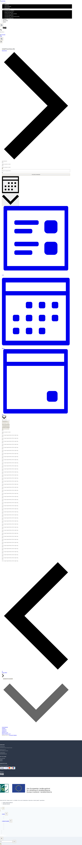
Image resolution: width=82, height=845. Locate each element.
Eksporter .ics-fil (5, 732)
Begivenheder (4, 50)
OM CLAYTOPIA (5, 20)
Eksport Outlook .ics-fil (6, 733)
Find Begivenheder (36, 174)
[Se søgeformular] (1, 25)
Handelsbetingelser (6, 803)
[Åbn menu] (1, 42)
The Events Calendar (13, 735)
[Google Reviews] (4, 836)
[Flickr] (5, 836)
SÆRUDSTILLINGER (5, 821)
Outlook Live (4, 731)
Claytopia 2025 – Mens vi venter (10, 13)
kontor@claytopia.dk (3, 753)
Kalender (5, 19)
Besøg (3, 814)
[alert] (36, 163)
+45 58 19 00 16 (2, 752)
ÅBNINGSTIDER (7, 7)
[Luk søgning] (1, 838)
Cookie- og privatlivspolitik (8, 802)
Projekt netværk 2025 (8, 12)
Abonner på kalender (8, 678)
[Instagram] (5, 28)
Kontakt (1, 759)
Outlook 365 (4, 729)
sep (3, 673)
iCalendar (3, 728)
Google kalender (5, 727)
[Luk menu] (0, 810)
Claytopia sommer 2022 (9, 829)
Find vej (1, 760)
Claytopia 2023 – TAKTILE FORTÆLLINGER (11, 16)
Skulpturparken (7, 6)
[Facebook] (4, 28)
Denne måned (4, 672)
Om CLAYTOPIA (2, 758)
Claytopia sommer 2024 (8, 15)
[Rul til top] (1, 808)
